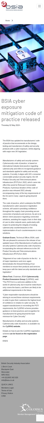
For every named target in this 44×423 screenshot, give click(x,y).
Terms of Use (6, 391)
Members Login (7, 388)
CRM (3, 396)
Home (7, 20)
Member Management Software (30, 414)
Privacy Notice (7, 393)
